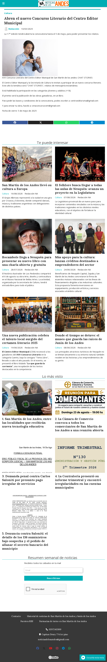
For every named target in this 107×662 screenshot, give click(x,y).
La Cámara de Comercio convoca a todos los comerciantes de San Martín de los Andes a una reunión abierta (79, 424)
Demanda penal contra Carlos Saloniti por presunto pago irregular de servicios (26, 480)
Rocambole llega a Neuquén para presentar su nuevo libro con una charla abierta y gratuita (26, 261)
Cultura (8, 13)
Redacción (13, 28)
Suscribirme (53, 578)
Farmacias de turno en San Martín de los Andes (63, 621)
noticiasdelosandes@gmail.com (53, 639)
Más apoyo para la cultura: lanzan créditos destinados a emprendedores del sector (76, 261)
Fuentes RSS (26, 621)
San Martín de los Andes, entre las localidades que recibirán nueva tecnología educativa (26, 422)
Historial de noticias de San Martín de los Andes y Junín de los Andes (61, 616)
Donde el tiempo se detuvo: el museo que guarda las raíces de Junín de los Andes (78, 339)
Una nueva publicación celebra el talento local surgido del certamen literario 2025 (25, 339)
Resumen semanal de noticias (52, 557)
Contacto (16, 616)
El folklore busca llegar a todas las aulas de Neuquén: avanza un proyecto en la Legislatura (79, 189)
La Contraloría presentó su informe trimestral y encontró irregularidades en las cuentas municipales (78, 481)
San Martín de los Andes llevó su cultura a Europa (27, 187)
